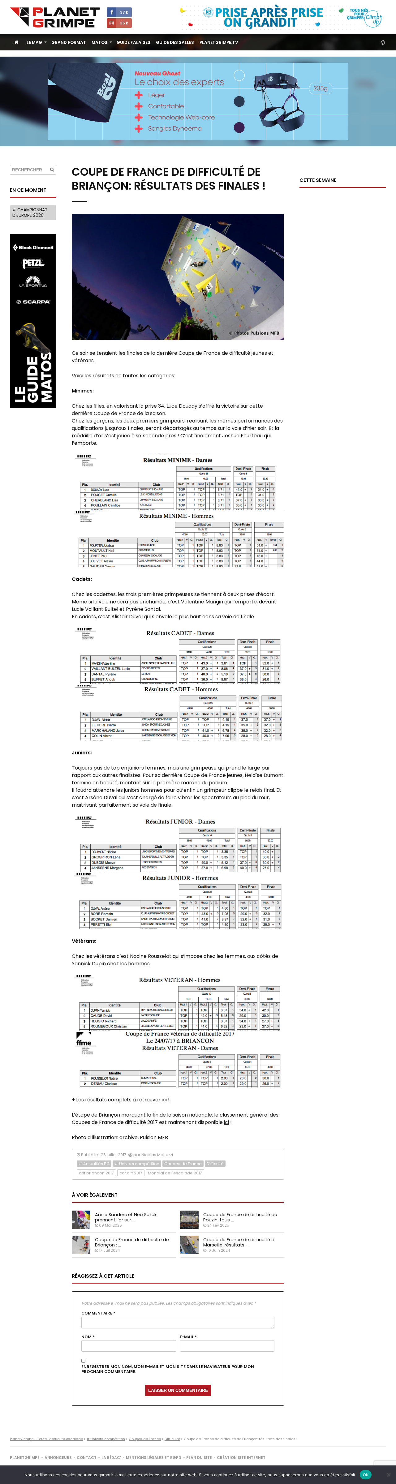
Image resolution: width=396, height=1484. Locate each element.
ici (164, 1099)
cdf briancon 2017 (96, 1173)
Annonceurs (58, 1457)
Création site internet (241, 1457)
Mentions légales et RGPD (153, 1457)
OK (366, 1474)
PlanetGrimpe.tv (219, 42)
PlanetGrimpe (25, 1457)
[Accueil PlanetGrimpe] (16, 42)
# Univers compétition (136, 1163)
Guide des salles (175, 42)
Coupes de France (183, 1163)
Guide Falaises (133, 42)
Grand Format (68, 42)
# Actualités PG (94, 1163)
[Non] (388, 1475)
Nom (88, 1337)
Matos (99, 42)
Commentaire (98, 1313)
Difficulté (215, 1163)
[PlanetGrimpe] (55, 17)
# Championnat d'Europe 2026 (29, 212)
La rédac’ (111, 1457)
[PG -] (178, 482)
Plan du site (199, 1457)
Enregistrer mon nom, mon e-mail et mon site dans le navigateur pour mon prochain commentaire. (167, 1369)
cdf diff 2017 (130, 1173)
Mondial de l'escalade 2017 (175, 1173)
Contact (87, 1457)
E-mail (188, 1337)
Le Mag (34, 42)
